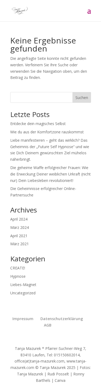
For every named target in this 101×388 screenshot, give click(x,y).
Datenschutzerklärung (61, 318)
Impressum (22, 318)
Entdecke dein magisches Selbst (38, 123)
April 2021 (18, 235)
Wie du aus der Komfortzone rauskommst (47, 131)
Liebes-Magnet (23, 284)
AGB (47, 325)
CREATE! (17, 267)
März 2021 (19, 243)
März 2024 (19, 227)
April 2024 (18, 219)
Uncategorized (23, 292)
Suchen (81, 97)
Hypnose (18, 276)
